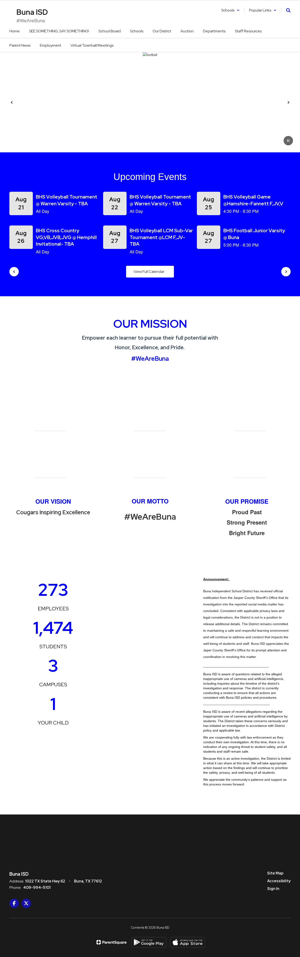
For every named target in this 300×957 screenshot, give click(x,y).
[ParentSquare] (111, 942)
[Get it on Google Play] (148, 942)
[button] (230, 10)
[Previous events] (14, 271)
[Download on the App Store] (187, 942)
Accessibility (279, 880)
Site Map (275, 873)
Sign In (273, 888)
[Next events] (286, 271)
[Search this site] (288, 10)
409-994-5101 (37, 887)
